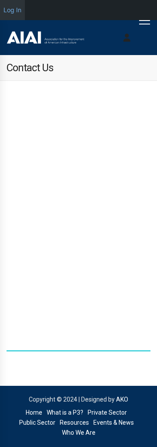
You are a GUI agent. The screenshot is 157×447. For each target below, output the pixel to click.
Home (34, 412)
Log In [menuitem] (12, 10)
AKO (122, 399)
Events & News (113, 422)
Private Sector (107, 412)
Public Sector (37, 422)
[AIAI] (46, 37)
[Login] (127, 37)
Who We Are (79, 433)
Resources (74, 422)
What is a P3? (65, 412)
